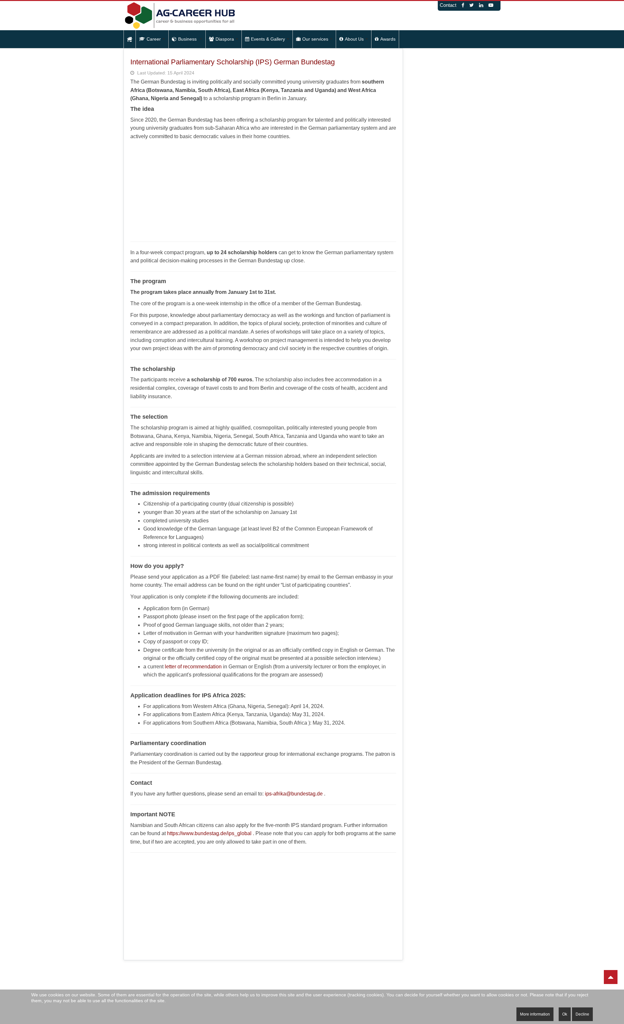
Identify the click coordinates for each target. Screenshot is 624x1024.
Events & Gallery (268, 39)
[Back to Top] (611, 977)
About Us (354, 39)
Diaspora (224, 39)
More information (535, 1014)
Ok (564, 1014)
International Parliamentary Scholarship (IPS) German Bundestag (232, 62)
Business (188, 39)
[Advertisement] (263, 189)
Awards (388, 39)
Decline (582, 1014)
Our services (315, 39)
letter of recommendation (193, 666)
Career (154, 39)
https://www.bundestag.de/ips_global (209, 833)
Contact (448, 5)
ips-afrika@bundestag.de (294, 793)
